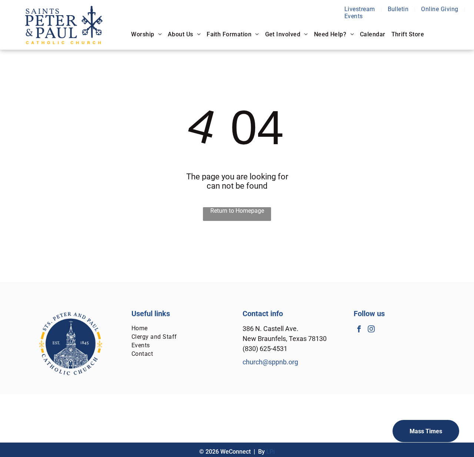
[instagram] (371, 330)
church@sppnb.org (270, 362)
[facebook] (359, 330)
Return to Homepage (237, 210)
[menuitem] (360, 9)
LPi (270, 451)
